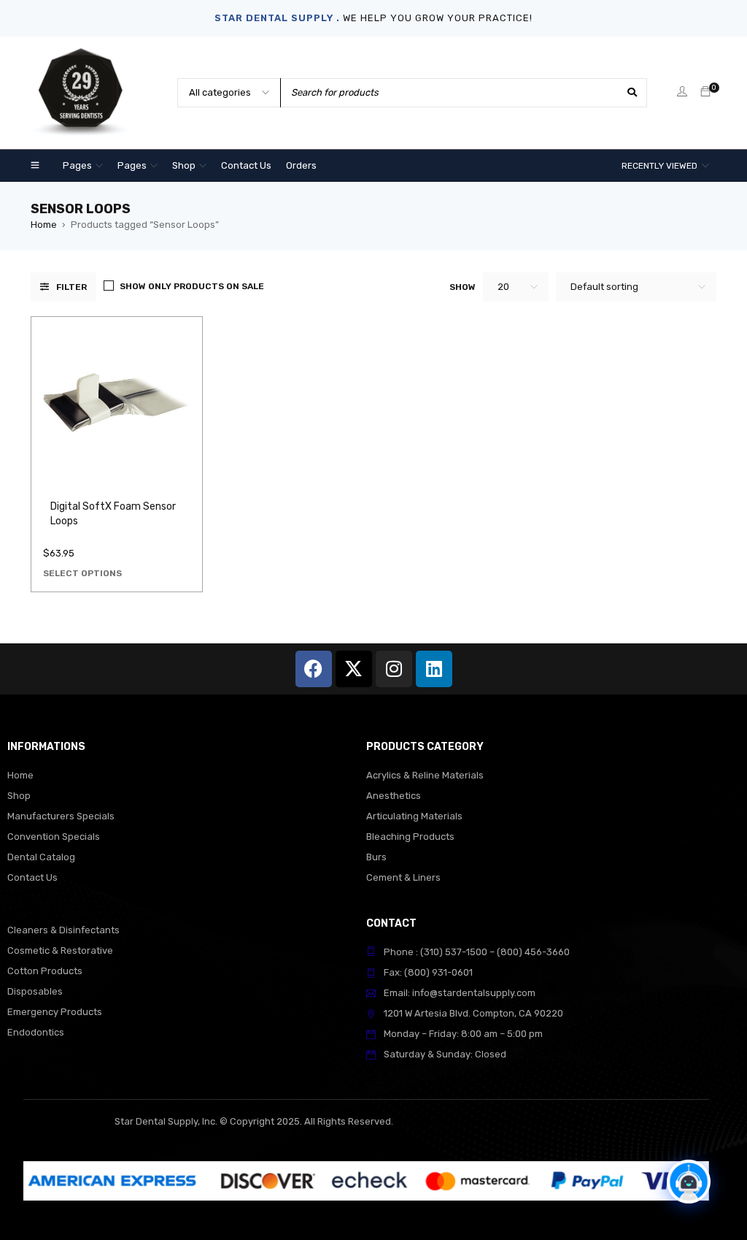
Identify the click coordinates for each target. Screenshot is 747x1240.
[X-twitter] (354, 669)
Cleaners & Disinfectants (63, 930)
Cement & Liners (403, 877)
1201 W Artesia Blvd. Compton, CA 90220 (473, 1013)
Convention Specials (53, 836)
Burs (376, 856)
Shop (19, 795)
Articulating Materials (414, 816)
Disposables (35, 991)
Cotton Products (44, 970)
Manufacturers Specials (61, 816)
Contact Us (32, 877)
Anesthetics (393, 795)
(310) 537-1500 (453, 951)
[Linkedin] (434, 669)
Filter (71, 287)
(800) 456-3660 (533, 951)
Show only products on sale (192, 286)
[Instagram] (394, 669)
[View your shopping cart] (705, 92)
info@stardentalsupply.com (473, 992)
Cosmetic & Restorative (60, 950)
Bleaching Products (410, 836)
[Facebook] (313, 669)
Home (44, 224)
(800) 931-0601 (438, 972)
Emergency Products (54, 1011)
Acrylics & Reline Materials (425, 775)
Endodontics (35, 1032)
